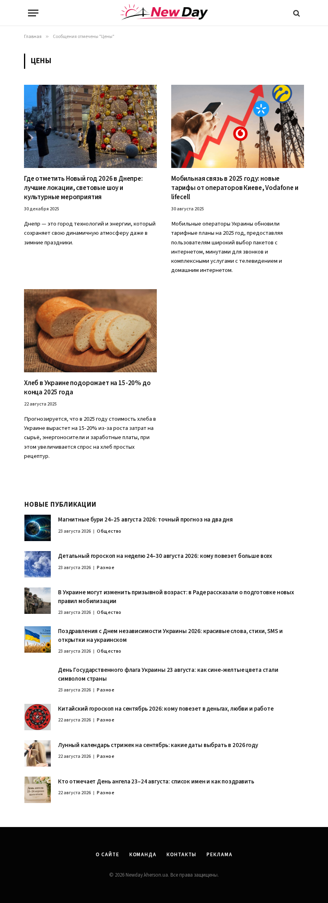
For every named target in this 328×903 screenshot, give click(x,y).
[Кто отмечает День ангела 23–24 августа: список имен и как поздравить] (37, 790)
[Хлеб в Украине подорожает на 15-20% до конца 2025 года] (90, 330)
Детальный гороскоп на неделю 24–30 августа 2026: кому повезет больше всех (165, 556)
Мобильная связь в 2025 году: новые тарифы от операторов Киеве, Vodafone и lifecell (234, 188)
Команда (142, 854)
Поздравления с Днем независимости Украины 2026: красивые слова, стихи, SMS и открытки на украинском (170, 635)
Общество (109, 531)
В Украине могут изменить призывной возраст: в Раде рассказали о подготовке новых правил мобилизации (176, 596)
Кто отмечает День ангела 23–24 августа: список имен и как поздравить (156, 781)
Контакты (181, 854)
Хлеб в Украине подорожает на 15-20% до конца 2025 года (87, 388)
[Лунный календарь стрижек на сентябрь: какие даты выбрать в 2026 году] (37, 753)
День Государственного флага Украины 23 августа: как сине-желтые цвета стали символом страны (168, 674)
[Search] (296, 13)
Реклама (219, 854)
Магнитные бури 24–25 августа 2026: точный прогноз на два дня (145, 519)
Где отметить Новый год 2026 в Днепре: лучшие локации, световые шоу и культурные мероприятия (83, 188)
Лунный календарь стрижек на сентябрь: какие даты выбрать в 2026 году (158, 745)
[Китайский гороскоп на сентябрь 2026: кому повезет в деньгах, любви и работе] (37, 717)
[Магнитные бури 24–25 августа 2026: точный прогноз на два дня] (37, 528)
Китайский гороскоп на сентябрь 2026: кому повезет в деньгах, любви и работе (166, 709)
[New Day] (164, 13)
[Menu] (33, 13)
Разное (106, 567)
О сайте (107, 854)
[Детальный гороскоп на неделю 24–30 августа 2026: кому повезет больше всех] (37, 564)
